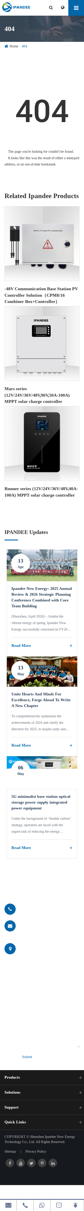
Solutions (12, 1092)
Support (11, 1107)
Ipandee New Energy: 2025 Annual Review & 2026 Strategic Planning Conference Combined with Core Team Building (41, 597)
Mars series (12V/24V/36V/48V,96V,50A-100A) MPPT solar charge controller (37, 395)
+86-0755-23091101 (36, 909)
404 (24, 46)
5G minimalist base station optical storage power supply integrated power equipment (40, 802)
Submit (27, 1057)
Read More (21, 645)
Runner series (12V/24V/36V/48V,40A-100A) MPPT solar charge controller (41, 492)
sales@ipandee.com (36, 925)
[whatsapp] (42, 1205)
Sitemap (10, 1151)
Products (12, 1077)
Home (14, 46)
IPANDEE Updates (26, 532)
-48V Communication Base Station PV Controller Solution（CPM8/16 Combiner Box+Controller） (41, 295)
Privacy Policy (36, 1151)
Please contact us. (34, 886)
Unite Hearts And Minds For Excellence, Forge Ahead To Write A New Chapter (41, 700)
